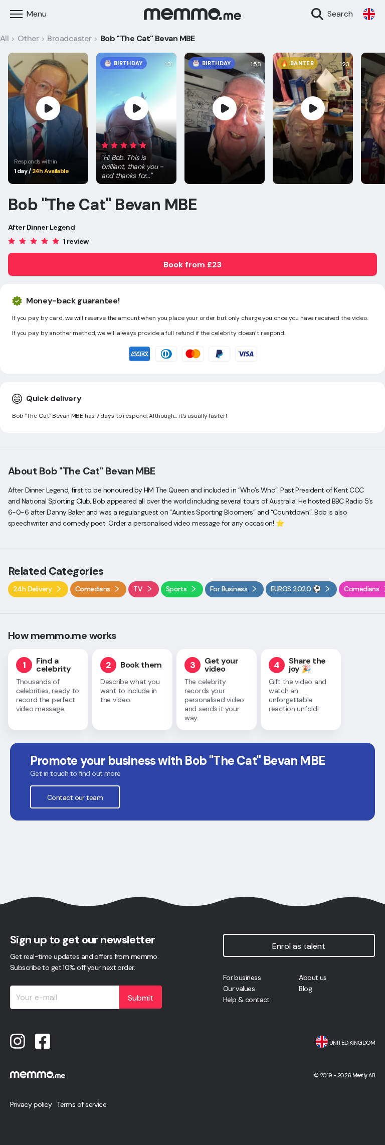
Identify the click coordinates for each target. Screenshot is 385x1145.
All (4, 38)
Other (28, 38)
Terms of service (81, 1104)
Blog (305, 988)
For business (242, 977)
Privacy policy (31, 1104)
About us (313, 977)
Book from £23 (192, 264)
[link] (369, 14)
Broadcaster (69, 38)
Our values (239, 988)
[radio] (104, 144)
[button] (136, 158)
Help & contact (246, 999)
